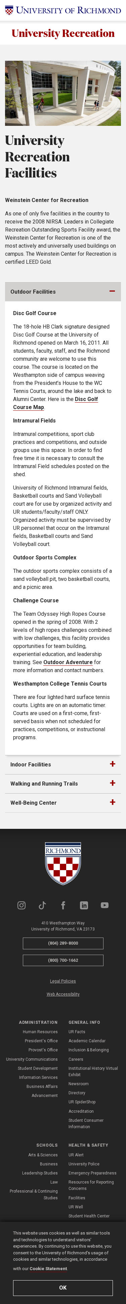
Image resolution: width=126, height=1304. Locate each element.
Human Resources (40, 1032)
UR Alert (76, 1155)
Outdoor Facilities (33, 292)
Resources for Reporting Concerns (91, 1185)
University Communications (32, 1059)
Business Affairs (42, 1086)
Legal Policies (63, 981)
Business (49, 1164)
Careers (76, 1059)
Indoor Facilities (30, 764)
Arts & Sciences (43, 1155)
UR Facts (77, 1032)
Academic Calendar (87, 1041)
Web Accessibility (63, 994)
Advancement (45, 1095)
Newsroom (79, 1084)
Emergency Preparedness (93, 1173)
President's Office (41, 1041)
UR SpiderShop (82, 1102)
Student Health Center (89, 1216)
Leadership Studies (40, 1173)
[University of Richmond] (63, 10)
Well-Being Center (33, 803)
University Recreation (63, 32)
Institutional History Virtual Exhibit (93, 1071)
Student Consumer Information (86, 1123)
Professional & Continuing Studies (34, 1194)
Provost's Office (43, 1050)
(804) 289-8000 (63, 943)
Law (54, 1182)
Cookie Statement (48, 1268)
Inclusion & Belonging (89, 1050)
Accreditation (81, 1111)
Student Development (38, 1068)
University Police (84, 1164)
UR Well (76, 1207)
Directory (77, 1093)
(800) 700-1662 (63, 960)
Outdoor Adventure (68, 662)
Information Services (38, 1077)
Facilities (77, 1198)
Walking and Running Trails (44, 784)
